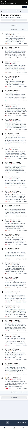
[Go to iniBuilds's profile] (2, 364)
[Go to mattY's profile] (2, 33)
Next (23, 29)
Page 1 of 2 (13, 29)
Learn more (3, 2)
